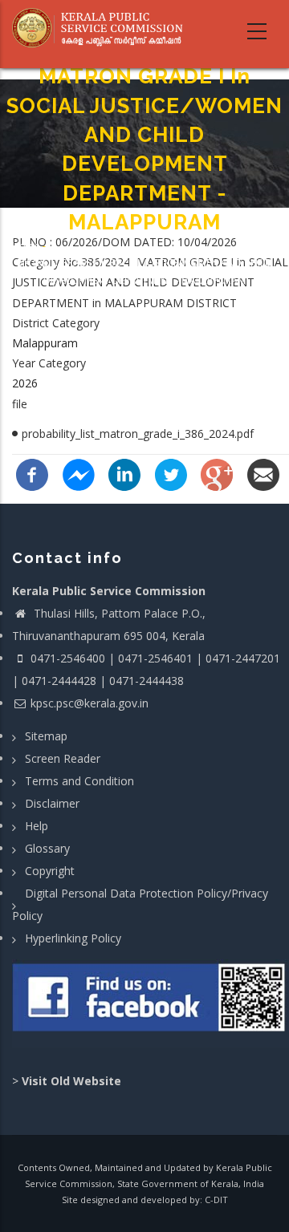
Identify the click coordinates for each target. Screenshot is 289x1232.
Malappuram (45, 343)
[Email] (263, 472)
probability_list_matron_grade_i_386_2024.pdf (138, 433)
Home (26, 245)
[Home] (102, 28)
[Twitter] (171, 472)
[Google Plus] (217, 472)
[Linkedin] (124, 472)
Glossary (47, 848)
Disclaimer (52, 803)
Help (36, 825)
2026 (25, 383)
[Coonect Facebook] (150, 1003)
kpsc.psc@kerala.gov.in (90, 703)
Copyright (50, 870)
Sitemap (46, 736)
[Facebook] (32, 472)
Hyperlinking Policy (73, 938)
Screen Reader (62, 758)
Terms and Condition (79, 780)
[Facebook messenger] (79, 472)
